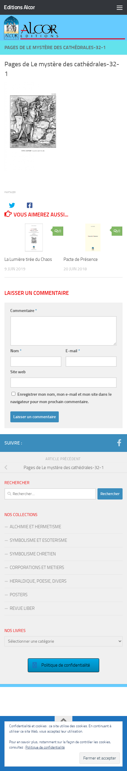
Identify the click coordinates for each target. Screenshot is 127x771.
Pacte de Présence (81, 259)
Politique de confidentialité (45, 747)
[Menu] (119, 7)
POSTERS (18, 594)
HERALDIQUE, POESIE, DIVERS (38, 581)
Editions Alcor (19, 7)
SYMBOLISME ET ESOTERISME (38, 540)
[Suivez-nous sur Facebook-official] (119, 442)
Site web (18, 371)
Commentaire (23, 310)
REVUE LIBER (22, 608)
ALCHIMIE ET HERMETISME (35, 526)
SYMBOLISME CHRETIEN (33, 554)
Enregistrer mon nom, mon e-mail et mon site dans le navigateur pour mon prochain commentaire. (61, 398)
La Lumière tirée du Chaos (28, 259)
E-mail (73, 350)
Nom (16, 350)
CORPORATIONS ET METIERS (37, 567)
